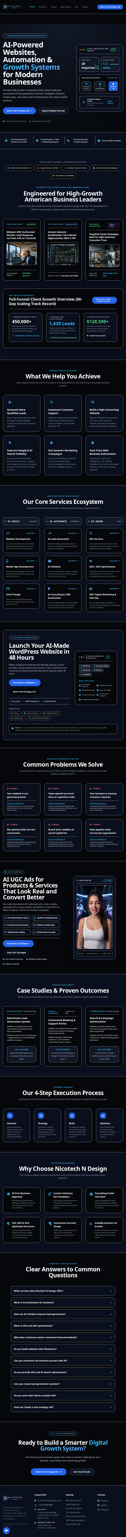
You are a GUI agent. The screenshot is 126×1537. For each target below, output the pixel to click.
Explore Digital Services (53, 110)
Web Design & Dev (73, 1500)
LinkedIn (103, 1505)
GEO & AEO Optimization (76, 1516)
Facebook (104, 1501)
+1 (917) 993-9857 (45, 1505)
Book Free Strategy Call (110, 7)
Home (32, 6)
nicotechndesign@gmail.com (50, 1500)
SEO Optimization (73, 1512)
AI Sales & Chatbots (74, 1508)
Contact (85, 7)
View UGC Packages (16, 952)
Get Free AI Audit (82, 1471)
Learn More (30, 533)
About (53, 7)
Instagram (104, 1509)
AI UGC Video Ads (73, 1524)
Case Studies (65, 7)
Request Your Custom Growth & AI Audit (103, 300)
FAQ (76, 7)
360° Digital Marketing (75, 1520)
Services (42, 7)
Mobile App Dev (72, 1504)
